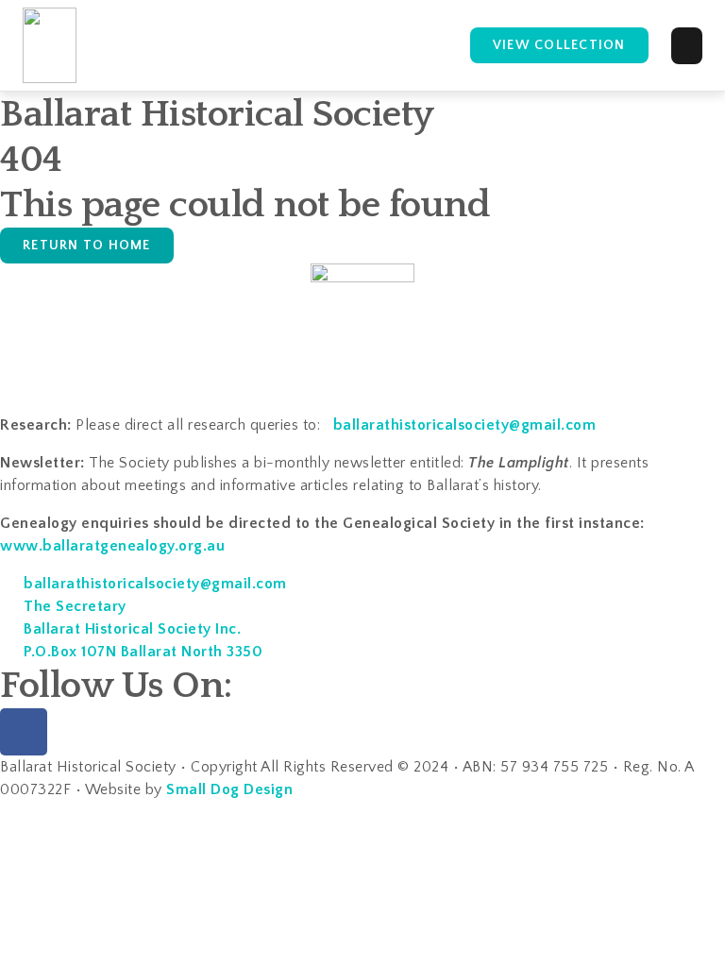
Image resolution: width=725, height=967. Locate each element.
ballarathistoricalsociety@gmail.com (465, 424)
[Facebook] (23, 731)
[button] (687, 45)
